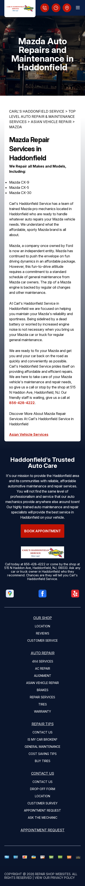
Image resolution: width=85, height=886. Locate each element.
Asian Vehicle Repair (42, 683)
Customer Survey (42, 803)
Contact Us (42, 732)
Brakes (42, 690)
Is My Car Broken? (42, 739)
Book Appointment (42, 531)
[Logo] (20, 8)
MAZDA (15, 127)
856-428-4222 (22, 403)
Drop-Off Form (42, 789)
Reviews (42, 633)
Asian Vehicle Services (28, 434)
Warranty (42, 711)
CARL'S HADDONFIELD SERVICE (36, 111)
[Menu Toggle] (78, 7)
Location (42, 626)
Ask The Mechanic (42, 817)
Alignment (42, 675)
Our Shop (42, 618)
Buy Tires (42, 761)
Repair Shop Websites (53, 874)
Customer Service (42, 640)
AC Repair (42, 668)
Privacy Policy (63, 877)
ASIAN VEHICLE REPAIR (51, 122)
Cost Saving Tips (43, 754)
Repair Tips (43, 724)
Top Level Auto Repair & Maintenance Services (42, 116)
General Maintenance (42, 746)
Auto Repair (42, 653)
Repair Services (42, 697)
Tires (42, 704)
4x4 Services (42, 661)
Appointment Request (42, 810)
